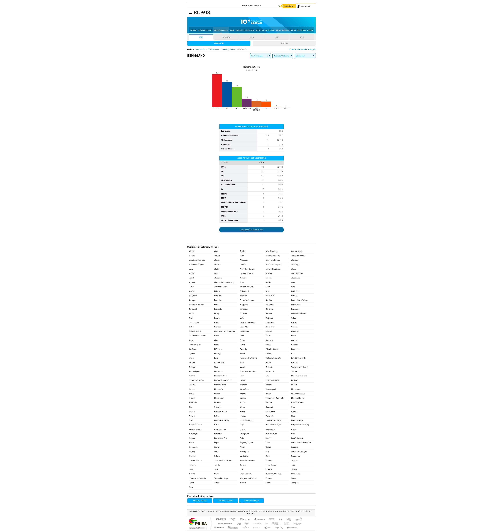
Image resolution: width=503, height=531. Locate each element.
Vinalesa (269, 478)
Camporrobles (194, 322)
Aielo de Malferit (272, 251)
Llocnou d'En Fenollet (196, 380)
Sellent (268, 447)
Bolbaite (269, 313)
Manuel (294, 385)
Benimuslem (295, 305)
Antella (191, 287)
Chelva (268, 336)
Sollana (217, 456)
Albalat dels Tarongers (197, 260)
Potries (217, 425)
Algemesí (269, 273)
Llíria (267, 376)
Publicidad (233, 511)
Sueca (268, 456)
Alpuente (192, 282)
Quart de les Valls (195, 429)
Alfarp (293, 269)
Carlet (191, 327)
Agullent (243, 251)
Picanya (243, 416)
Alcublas (243, 265)
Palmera (243, 411)
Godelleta (269, 367)
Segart (242, 447)
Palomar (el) (270, 411)
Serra (216, 452)
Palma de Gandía (220, 411)
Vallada (294, 469)
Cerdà (216, 336)
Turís (216, 469)
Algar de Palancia (246, 273)
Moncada (192, 398)
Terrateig (269, 460)
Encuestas (301, 30)
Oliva (190, 407)
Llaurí (242, 376)
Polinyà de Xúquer (195, 425)
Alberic (217, 260)
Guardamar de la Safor (248, 371)
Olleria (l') (217, 407)
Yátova (268, 483)
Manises (269, 385)
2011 (302, 37)
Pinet (190, 420)
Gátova (268, 362)
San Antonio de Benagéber (301, 443)
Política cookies (267, 511)
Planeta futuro (286, 523)
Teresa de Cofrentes (247, 460)
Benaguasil (193, 296)
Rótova (191, 443)
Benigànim (244, 305)
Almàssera (218, 278)
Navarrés (269, 403)
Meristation (291, 527)
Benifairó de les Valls (196, 305)
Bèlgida (217, 291)
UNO (239, 523)
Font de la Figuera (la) (273, 358)
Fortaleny (192, 362)
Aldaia (191, 269)
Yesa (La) (294, 483)
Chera (293, 336)
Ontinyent (269, 407)
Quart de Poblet (220, 429)
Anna (293, 282)
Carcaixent (270, 322)
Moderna (232, 527)
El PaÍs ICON (256, 527)
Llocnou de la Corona (299, 376)
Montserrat (193, 403)
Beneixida (243, 296)
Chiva (216, 340)
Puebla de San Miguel (273, 425)
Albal (242, 256)
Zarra (191, 487)
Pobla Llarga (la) (297, 420)
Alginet (191, 278)
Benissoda (269, 309)
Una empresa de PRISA (197, 521)
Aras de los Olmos (221, 287)
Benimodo (269, 305)
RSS (253, 513)
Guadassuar (218, 371)
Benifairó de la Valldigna (300, 300)
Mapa (232, 30)
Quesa (293, 429)
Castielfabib (244, 331)
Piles (293, 416)
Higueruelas (270, 371)
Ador (216, 251)
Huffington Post (224, 523)
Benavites (218, 296)
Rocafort (269, 438)
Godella (242, 367)
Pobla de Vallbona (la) (273, 420)
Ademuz (192, 251)
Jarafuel (192, 376)
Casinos (294, 327)
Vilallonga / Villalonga (273, 474)
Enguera (192, 354)
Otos (293, 407)
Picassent (269, 416)
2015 (277, 37)
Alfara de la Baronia (247, 269)
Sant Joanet (193, 447)
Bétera (191, 313)
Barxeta (191, 291)
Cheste (191, 340)
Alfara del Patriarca (273, 269)
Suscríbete (289, 6)
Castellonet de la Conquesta (224, 331)
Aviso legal (241, 511)
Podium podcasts (245, 527)
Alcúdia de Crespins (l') (274, 265)
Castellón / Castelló (225, 500)
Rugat (216, 443)
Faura (293, 354)
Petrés (216, 416)
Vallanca (192, 474)
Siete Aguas (244, 452)
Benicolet (217, 300)
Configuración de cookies (281, 511)
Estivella (243, 354)
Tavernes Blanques (196, 460)
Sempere (294, 447)
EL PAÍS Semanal (276, 523)
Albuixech (295, 260)
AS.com (279, 519)
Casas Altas (244, 327)
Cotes (216, 345)
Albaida (217, 256)
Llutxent (294, 380)
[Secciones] (190, 12)
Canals (216, 322)
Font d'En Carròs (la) (298, 358)
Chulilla (242, 340)
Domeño (294, 345)
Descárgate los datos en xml (252, 230)
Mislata (268, 394)
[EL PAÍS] (202, 12)
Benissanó (244, 309)
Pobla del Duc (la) (246, 420)
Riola (242, 438)
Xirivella (243, 483)
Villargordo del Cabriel (248, 478)
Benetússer (270, 296)
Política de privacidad (253, 511)
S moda (267, 527)
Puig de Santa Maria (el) (300, 425)
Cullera (242, 345)
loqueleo (279, 527)
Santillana (245, 519)
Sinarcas (192, 456)
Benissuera (295, 309)
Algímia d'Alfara (297, 273)
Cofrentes (269, 340)
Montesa (243, 398)
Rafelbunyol (193, 434)
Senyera (192, 452)
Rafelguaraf (244, 434)
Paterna (294, 411)
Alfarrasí (192, 273)
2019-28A (226, 37)
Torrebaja (192, 465)
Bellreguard (244, 291)
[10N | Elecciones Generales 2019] (251, 22)
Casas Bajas (270, 327)
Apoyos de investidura (265, 30)
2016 (251, 37)
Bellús (268, 291)
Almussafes (295, 278)
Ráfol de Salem (271, 434)
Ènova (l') (217, 354)
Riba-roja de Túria (221, 438)
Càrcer (293, 322)
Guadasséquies (194, 371)
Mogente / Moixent (298, 394)
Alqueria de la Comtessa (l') (224, 282)
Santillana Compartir (259, 519)
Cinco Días (257, 523)
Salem (268, 443)
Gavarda (294, 362)
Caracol (297, 519)
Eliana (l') (243, 349)
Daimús (268, 345)
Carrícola (217, 327)
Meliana (191, 394)
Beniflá (216, 305)
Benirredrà (218, 309)
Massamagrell (271, 389)
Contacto (211, 511)
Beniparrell (193, 309)
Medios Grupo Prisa (197, 528)
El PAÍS (221, 519)
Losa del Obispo (220, 385)
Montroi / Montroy (297, 398)
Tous (293, 465)
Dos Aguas (192, 349)
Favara (191, 358)
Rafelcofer (218, 434)
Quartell (243, 429)
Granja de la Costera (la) (300, 367)
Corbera (294, 340)
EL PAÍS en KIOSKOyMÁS (303, 511)
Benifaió (269, 300)
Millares (217, 394)
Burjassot (269, 318)
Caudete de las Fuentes (197, 336)
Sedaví (216, 447)
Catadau (269, 331)
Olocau (242, 407)
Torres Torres (271, 465)
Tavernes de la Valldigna (223, 460)
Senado (284, 43)
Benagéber (295, 291)
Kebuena (295, 523)
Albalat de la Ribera (273, 256)
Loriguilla (192, 385)
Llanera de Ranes (220, 376)
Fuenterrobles (219, 362)
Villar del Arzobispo (221, 478)
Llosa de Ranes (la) (273, 380)
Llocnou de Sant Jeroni (222, 380)
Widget (310, 30)
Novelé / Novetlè (297, 403)
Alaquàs (192, 256)
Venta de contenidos (222, 511)
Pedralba (192, 416)
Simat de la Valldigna (299, 452)
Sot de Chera (245, 456)
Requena (192, 438)
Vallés (216, 474)
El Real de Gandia (272, 349)
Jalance (294, 371)
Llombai (243, 380)
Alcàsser (217, 265)
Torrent (242, 465)
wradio (246, 523)
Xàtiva (293, 478)
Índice (248, 513)
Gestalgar (192, 367)
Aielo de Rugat (296, 251)
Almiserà (243, 278)
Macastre (243, 385)
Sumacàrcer (296, 456)
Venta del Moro (245, 474)
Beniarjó (294, 296)
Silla (267, 452)
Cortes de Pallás (195, 345)
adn (288, 519)
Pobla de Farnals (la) (221, 420)
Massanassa (295, 389)
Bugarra (217, 318)
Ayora (268, 287)
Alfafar (216, 269)
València (269, 469)
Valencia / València (251, 500)
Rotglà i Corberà (297, 438)
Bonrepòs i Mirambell (299, 313)
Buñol (242, 318)
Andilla (268, 282)
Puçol (242, 425)
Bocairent (243, 313)
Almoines (269, 278)
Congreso (219, 43)
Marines (192, 389)
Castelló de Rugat (195, 331)
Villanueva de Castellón (197, 478)
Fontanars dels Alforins (248, 358)
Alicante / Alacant (200, 500)
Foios (216, 358)
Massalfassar (245, 389)
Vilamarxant (295, 474)
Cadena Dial (266, 523)
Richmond (219, 527)
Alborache (244, 260)
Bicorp (216, 313)
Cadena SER (271, 519)
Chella (242, 336)
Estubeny (269, 354)
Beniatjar (192, 300)
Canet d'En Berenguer (248, 322)
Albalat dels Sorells (298, 256)
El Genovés (218, 349)
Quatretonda (270, 429)
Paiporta (192, 411)
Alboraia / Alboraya (273, 260)
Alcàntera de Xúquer (196, 265)
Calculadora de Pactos (286, 30)
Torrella (217, 465)
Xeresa (217, 483)
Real (293, 434)
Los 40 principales (234, 519)
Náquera (243, 403)
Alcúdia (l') (295, 265)
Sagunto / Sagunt (246, 443)
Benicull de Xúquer (247, 300)
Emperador (295, 349)
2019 (201, 37)
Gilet (216, 367)
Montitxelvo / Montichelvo (275, 398)
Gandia (242, 362)
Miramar (243, 394)
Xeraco (191, 483)
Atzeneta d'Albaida (247, 287)
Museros (217, 403)
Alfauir (216, 273)
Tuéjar (191, 469)
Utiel (241, 469)
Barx (293, 287)
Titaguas (294, 460)
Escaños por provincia (245, 30)
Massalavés (218, 389)
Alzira (242, 282)
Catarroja (294, 331)
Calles (293, 318)
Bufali (191, 318)
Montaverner (219, 398)
